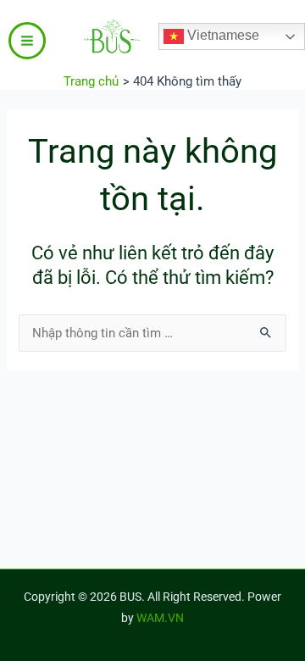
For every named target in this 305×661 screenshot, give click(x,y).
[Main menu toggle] (27, 40)
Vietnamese (221, 35)
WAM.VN (160, 618)
